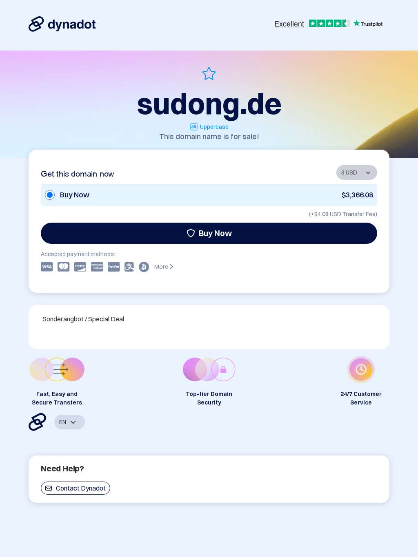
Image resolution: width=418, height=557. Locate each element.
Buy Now (215, 233)
